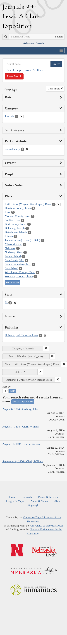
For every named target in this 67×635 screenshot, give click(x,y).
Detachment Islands (16, 232)
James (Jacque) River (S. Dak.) (22, 240)
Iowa (7, 212)
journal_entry (12, 149)
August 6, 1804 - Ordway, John (20, 409)
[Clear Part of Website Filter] (27, 149)
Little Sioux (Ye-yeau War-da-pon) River (28, 204)
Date (12, 391)
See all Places (12, 282)
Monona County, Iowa (17, 216)
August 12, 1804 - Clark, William (21, 443)
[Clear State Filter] (15, 302)
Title (5, 391)
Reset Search (14, 76)
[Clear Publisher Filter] (45, 335)
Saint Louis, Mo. (14, 260)
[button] (46, 348)
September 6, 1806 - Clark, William (22, 461)
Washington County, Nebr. (20, 272)
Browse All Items (33, 70)
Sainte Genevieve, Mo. (18, 264)
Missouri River (13, 244)
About (57, 501)
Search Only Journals (22, 401)
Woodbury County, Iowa (19, 276)
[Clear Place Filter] (58, 204)
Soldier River (12, 220)
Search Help (14, 70)
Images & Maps (15, 501)
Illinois (9, 236)
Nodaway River (14, 252)
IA (6, 302)
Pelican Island (13, 256)
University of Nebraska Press (21, 335)
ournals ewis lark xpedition (21, 16)
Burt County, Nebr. (15, 224)
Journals (9, 116)
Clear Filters (54, 88)
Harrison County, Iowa (18, 208)
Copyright (33, 505)
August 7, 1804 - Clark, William (20, 426)
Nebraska (10, 248)
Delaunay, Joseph (15, 228)
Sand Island (11, 268)
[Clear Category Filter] (21, 116)
